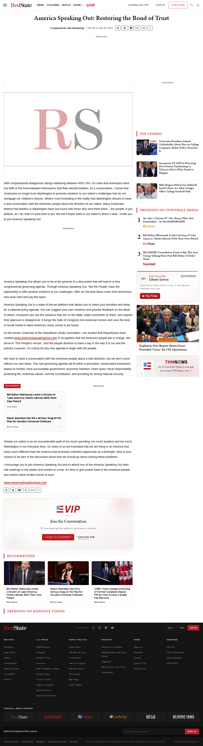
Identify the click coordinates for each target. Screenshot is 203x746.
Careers (137, 658)
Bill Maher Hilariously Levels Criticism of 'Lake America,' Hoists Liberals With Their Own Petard (24, 593)
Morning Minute (11, 668)
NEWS (40, 5)
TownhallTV (9, 674)
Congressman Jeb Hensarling (67, 28)
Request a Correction (57, 742)
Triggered (106, 661)
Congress (40, 652)
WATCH (66, 5)
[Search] (191, 5)
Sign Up (192, 731)
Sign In (171, 628)
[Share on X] (118, 28)
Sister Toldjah (75, 685)
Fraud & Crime (43, 679)
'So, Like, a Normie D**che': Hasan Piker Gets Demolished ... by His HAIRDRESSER (168, 219)
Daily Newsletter (174, 658)
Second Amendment (46, 695)
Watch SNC (172, 663)
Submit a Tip (140, 663)
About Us (138, 647)
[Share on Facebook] (131, 28)
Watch (7, 658)
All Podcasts (107, 672)
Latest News (9, 652)
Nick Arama (12, 602)
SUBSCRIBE (178, 5)
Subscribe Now (86, 537)
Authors (7, 679)
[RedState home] (15, 628)
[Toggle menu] (5, 5)
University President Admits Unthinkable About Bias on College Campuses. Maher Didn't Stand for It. (179, 146)
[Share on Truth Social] (124, 28)
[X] (93, 627)
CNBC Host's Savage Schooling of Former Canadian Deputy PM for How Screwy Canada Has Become (112, 593)
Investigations (10, 663)
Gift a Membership (175, 652)
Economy (40, 663)
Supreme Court (43, 690)
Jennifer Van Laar (77, 652)
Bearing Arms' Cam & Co (113, 667)
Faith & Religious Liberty (47, 668)
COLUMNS (53, 5)
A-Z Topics (42, 640)
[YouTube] (112, 627)
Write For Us (140, 668)
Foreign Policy (43, 674)
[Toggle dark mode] (198, 5)
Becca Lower (56, 602)
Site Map (73, 742)
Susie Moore (75, 658)
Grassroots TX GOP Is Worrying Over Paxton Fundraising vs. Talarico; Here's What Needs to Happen (177, 168)
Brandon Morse (76, 668)
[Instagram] (99, 627)
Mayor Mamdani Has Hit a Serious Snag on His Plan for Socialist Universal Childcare (66, 591)
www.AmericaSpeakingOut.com (35, 338)
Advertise (138, 652)
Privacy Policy (27, 742)
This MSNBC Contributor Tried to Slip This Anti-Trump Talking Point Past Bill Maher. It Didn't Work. (171, 255)
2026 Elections (43, 647)
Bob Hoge (74, 679)
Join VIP (193, 628)
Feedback (40, 742)
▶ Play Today (150, 295)
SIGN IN (160, 5)
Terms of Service (11, 742)
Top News (8, 647)
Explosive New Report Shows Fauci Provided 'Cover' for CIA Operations (163, 347)
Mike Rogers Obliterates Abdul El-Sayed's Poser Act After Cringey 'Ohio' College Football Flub (178, 188)
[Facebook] (105, 627)
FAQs (182, 628)
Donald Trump (43, 658)
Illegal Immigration (45, 685)
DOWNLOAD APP (138, 5)
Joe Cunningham (77, 663)
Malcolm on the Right (112, 647)
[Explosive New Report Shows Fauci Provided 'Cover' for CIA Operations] (168, 323)
